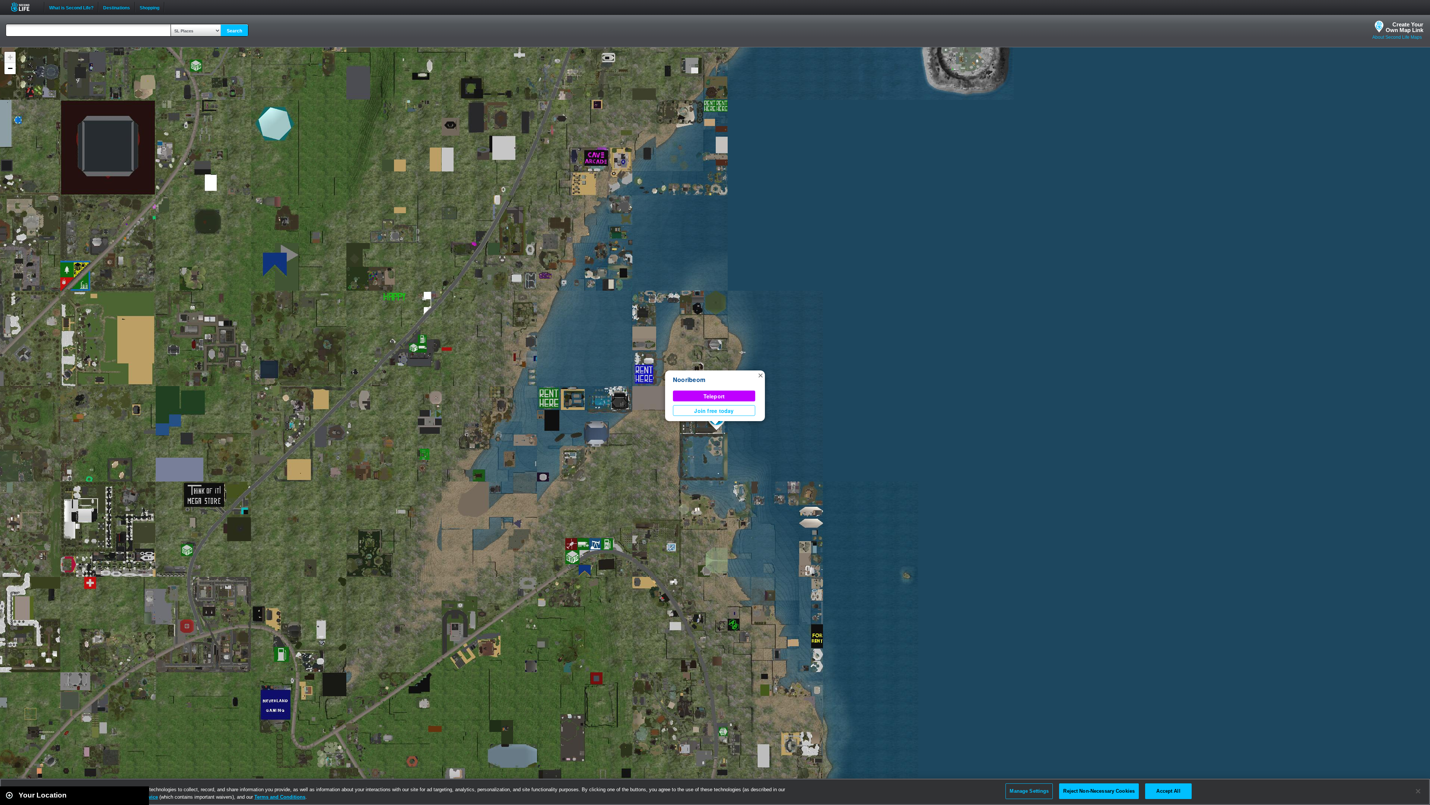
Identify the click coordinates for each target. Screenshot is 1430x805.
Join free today (714, 410)
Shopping (149, 7)
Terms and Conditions (279, 797)
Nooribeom (689, 379)
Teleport (714, 396)
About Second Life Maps (1397, 37)
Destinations (116, 7)
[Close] (1418, 791)
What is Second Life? (71, 7)
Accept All (1168, 791)
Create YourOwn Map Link (1404, 27)
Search (234, 31)
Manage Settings (1029, 791)
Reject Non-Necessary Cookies (1099, 791)
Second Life (24, 7)
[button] (760, 374)
